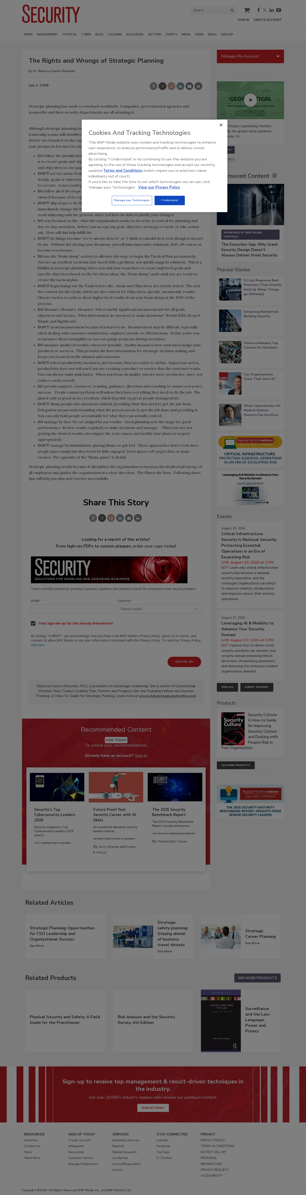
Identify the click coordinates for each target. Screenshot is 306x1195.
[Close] (221, 125)
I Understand (169, 200)
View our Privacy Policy (159, 187)
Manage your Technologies (132, 200)
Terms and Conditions (122, 170)
